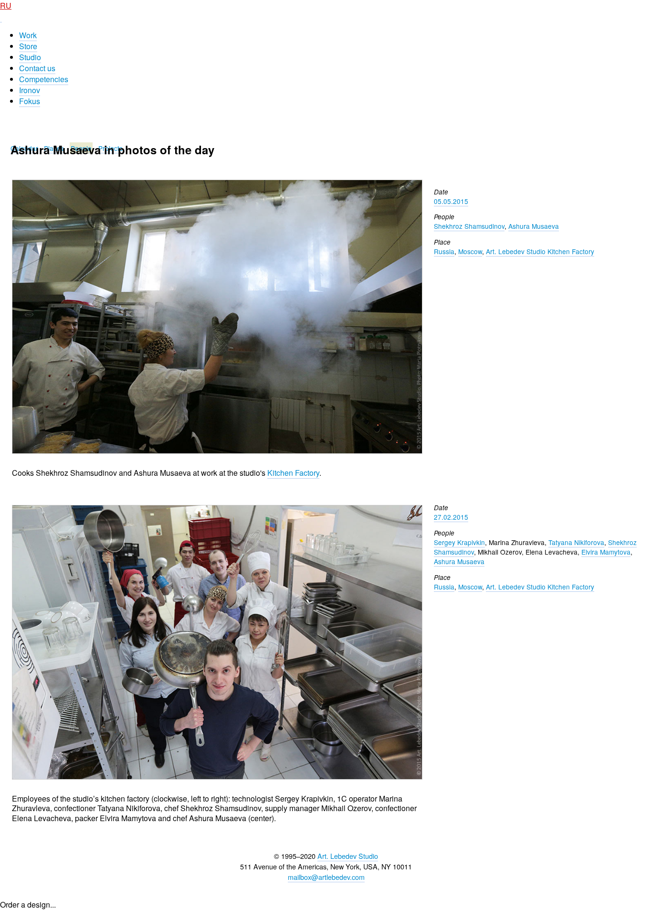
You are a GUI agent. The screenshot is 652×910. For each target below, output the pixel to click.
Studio (30, 57)
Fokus (29, 101)
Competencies (43, 79)
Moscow (470, 251)
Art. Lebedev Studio (347, 856)
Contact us (37, 68)
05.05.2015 (451, 201)
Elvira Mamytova (606, 552)
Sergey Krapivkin (459, 542)
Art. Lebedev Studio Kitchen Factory (540, 251)
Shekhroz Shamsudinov (469, 226)
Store (28, 46)
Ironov (29, 90)
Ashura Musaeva (533, 226)
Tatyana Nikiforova (576, 542)
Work (28, 35)
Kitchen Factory (293, 472)
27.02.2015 (451, 517)
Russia (444, 251)
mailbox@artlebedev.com (326, 877)
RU (5, 5)
